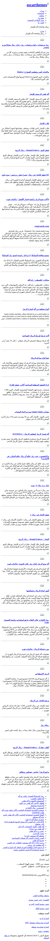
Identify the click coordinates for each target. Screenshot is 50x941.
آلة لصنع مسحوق (37, 806)
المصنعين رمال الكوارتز (34, 808)
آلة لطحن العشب (37, 799)
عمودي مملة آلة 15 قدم (34, 819)
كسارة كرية (44, 918)
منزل (42, 11)
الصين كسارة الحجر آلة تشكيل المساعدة (28, 838)
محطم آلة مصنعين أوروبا (34, 836)
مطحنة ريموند (43, 931)
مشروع (41, 18)
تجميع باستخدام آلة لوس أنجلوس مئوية (28, 850)
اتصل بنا (41, 23)
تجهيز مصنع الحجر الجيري (39, 904)
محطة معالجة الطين (41, 896)
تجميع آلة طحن (38, 840)
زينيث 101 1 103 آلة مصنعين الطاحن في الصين (25, 843)
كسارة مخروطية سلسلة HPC (37, 923)
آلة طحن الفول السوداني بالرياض (31, 826)
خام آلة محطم (38, 817)
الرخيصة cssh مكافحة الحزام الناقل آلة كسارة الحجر (23, 847)
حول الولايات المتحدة (36, 20)
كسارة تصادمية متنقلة (40, 927)
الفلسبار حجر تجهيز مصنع (39, 900)
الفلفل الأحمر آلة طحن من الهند (31, 803)
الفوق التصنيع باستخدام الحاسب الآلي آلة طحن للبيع (23, 815)
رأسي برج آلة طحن (36, 831)
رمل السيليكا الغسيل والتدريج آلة (31, 796)
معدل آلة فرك (38, 833)
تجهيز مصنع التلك (42, 908)
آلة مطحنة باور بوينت (35, 845)
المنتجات (40, 13)
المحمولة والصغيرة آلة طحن (33, 801)
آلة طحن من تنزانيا (36, 829)
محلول (41, 16)
